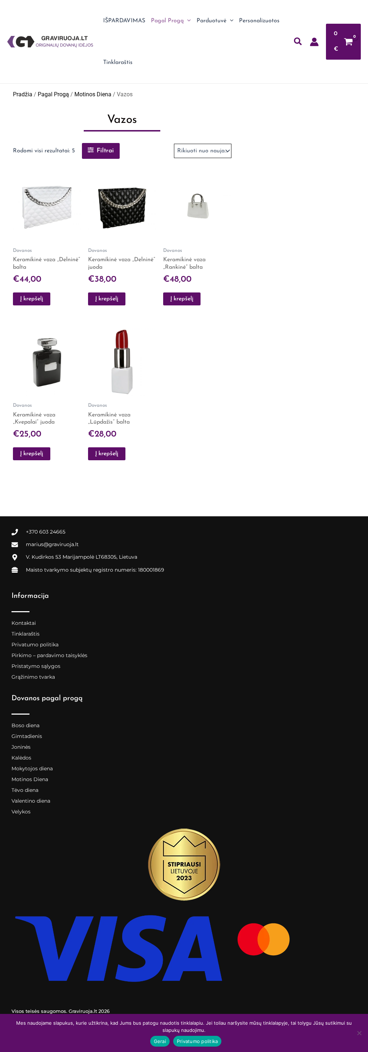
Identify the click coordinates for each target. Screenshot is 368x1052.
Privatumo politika (35, 644)
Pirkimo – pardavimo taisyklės (49, 655)
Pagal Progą (53, 94)
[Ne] (359, 1033)
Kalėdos (21, 758)
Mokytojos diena (32, 768)
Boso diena (26, 725)
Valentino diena (31, 801)
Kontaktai (24, 623)
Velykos (21, 811)
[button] (187, 21)
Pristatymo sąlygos (36, 666)
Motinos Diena (92, 94)
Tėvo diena (25, 790)
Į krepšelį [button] (31, 299)
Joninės (21, 747)
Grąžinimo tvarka (33, 677)
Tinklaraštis (26, 634)
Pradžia (22, 94)
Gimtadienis (27, 736)
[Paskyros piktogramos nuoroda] (314, 41)
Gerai (160, 1041)
